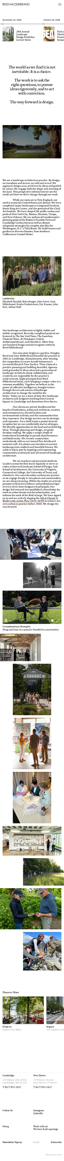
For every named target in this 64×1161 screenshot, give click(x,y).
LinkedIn (38, 1113)
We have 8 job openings (45, 1129)
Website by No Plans (53, 1155)
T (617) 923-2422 (12, 1087)
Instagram (38, 1110)
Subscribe (56, 1142)
